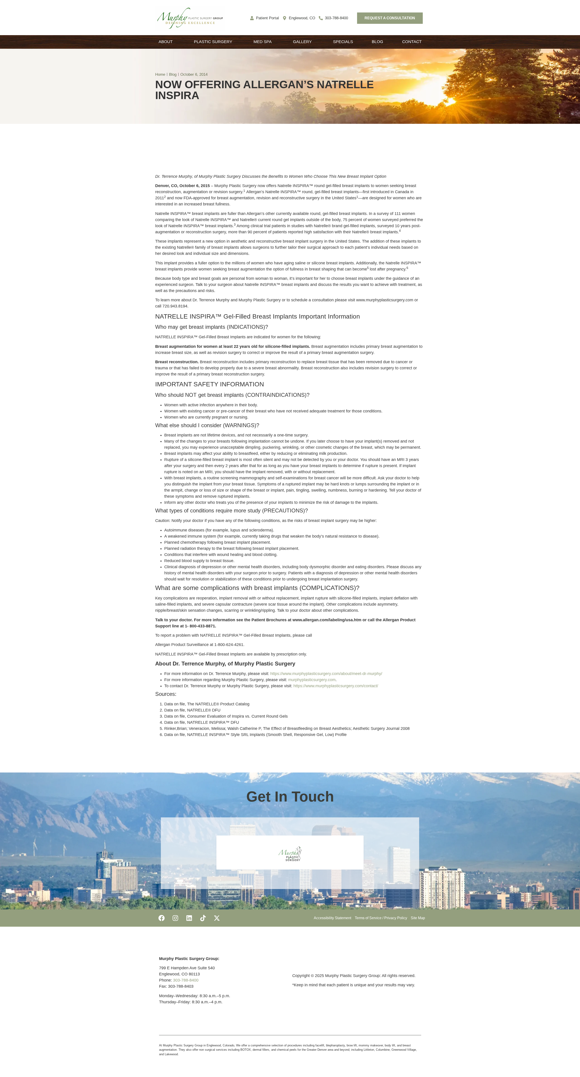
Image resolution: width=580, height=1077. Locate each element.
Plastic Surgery (213, 41)
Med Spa (263, 41)
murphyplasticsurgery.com (312, 679)
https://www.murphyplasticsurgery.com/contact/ (335, 686)
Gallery (302, 41)
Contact (412, 41)
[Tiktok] (203, 918)
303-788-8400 (185, 980)
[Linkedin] (189, 918)
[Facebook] (161, 918)
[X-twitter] (216, 918)
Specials (343, 41)
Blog (377, 41)
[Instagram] (175, 918)
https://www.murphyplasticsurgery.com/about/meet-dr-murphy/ (326, 673)
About (166, 41)
